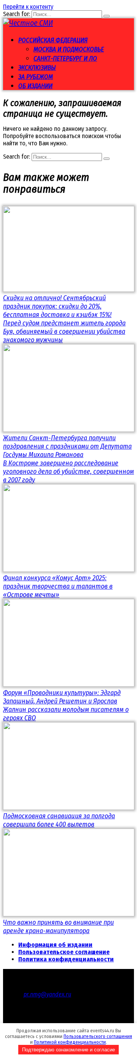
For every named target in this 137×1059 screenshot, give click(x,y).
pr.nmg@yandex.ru (47, 994)
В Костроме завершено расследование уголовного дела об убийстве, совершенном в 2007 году (68, 471)
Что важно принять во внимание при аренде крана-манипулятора (58, 926)
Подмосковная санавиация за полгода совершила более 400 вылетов (59, 820)
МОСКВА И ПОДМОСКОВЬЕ (68, 49)
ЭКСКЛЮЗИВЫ (37, 68)
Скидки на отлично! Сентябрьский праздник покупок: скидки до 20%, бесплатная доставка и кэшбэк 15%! (57, 306)
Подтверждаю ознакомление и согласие (68, 1050)
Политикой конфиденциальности (70, 1042)
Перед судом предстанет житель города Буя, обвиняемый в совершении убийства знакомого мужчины (64, 331)
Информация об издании (55, 945)
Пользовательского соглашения (98, 1036)
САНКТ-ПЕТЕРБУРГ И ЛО (65, 59)
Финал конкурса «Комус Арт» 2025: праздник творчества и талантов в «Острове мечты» (58, 586)
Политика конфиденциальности (66, 959)
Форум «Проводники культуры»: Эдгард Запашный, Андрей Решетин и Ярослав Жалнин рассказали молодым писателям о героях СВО (66, 705)
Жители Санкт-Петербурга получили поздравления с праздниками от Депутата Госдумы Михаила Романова (67, 446)
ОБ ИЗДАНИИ (35, 86)
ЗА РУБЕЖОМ (35, 77)
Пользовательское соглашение (64, 952)
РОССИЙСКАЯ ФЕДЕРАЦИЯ (53, 40)
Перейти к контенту (28, 6)
